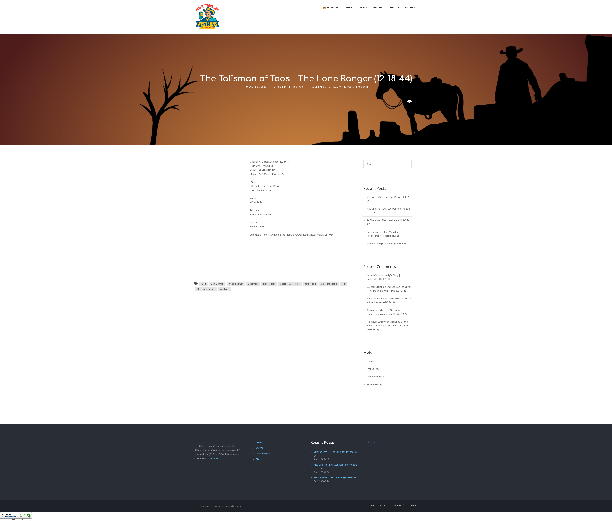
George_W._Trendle (290, 284)
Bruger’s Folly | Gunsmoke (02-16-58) (386, 244)
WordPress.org (374, 384)
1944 (203, 284)
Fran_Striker (269, 284)
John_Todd (310, 284)
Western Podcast (357, 87)
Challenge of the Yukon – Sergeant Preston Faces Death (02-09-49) (387, 326)
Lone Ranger (319, 87)
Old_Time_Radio (329, 284)
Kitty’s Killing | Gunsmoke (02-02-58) (383, 277)
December (253, 284)
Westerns (224, 289)
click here (213, 458)
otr (343, 284)
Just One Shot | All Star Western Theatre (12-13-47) (388, 211)
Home (349, 7)
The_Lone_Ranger (206, 289)
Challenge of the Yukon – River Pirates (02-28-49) (389, 300)
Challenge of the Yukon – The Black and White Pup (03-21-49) (389, 289)
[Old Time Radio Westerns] (207, 17)
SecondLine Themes (233, 506)
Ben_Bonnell (217, 284)
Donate (394, 7)
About (259, 459)
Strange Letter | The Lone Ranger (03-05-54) (389, 199)
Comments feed (375, 377)
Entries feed (373, 369)
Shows (362, 7)
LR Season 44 (337, 87)
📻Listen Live (331, 7)
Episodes (378, 7)
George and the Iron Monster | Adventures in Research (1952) (383, 234)
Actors (410, 7)
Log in (370, 361)
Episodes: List (263, 454)
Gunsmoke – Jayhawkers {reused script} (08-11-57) (387, 312)
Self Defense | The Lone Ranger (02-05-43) (388, 222)
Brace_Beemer (236, 284)
